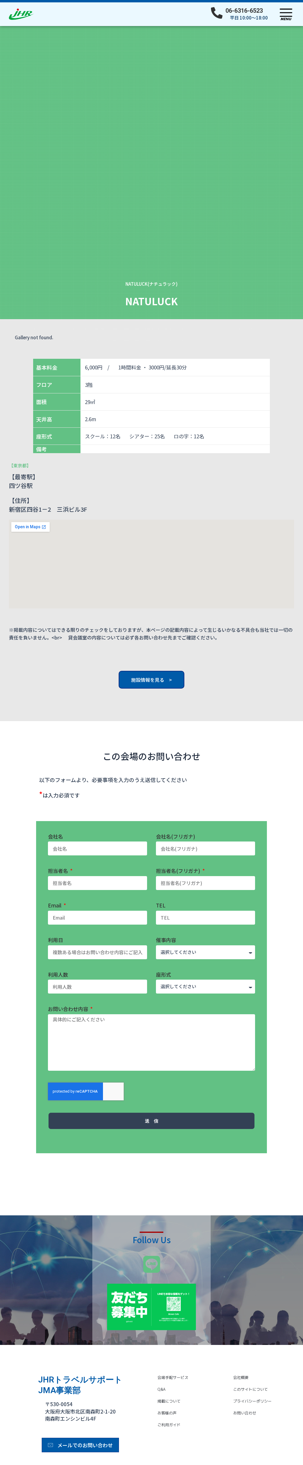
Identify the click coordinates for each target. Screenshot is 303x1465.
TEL (160, 905)
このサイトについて (250, 1389)
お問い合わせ (244, 1413)
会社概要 (241, 1377)
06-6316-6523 (244, 10)
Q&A (161, 1389)
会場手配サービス (172, 1377)
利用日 (55, 940)
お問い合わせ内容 (68, 1008)
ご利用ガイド (168, 1424)
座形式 (163, 974)
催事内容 (166, 940)
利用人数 (58, 974)
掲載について (168, 1401)
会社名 (55, 836)
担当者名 (58, 870)
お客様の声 (167, 1413)
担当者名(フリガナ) (179, 870)
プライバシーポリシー (252, 1401)
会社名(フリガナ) (175, 836)
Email (55, 905)
